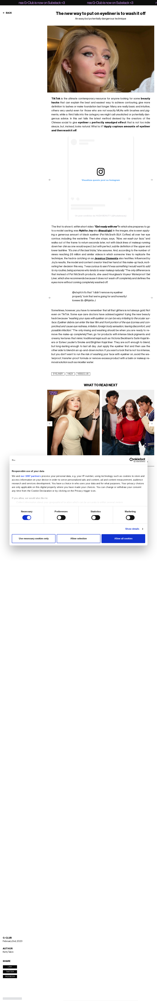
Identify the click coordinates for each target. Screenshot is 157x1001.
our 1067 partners (31, 476)
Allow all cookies (123, 538)
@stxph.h (77, 292)
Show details (132, 528)
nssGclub (83, 374)
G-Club (7, 938)
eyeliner (58, 374)
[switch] (61, 517)
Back (9, 13)
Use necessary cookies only (34, 538)
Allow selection (78, 538)
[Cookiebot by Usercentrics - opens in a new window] (131, 460)
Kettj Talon (8, 952)
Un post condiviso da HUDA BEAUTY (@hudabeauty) (100, 215)
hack (70, 374)
